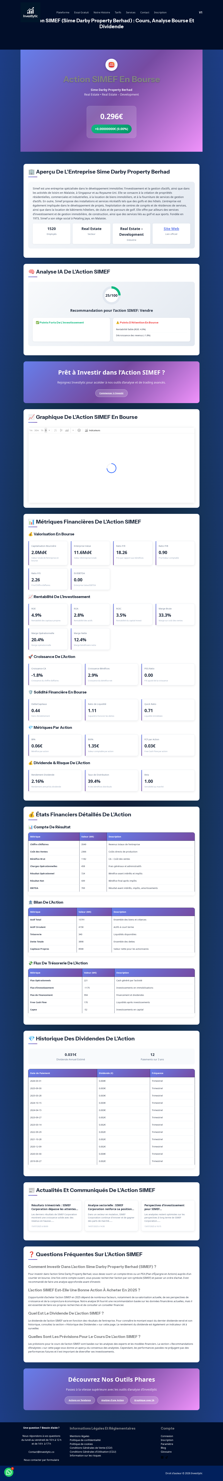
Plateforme (62, 12)
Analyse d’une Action (112, 1400)
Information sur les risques (85, 1455)
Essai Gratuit (81, 12)
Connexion (167, 1436)
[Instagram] (162, 1457)
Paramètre (167, 1444)
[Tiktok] (166, 1457)
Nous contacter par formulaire (41, 1460)
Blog (163, 1447)
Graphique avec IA (144, 1400)
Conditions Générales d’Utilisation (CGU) (93, 1451)
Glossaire (166, 1451)
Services (130, 12)
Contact (144, 12)
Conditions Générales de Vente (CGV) (91, 1447)
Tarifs (118, 12)
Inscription (160, 12)
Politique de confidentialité (85, 1440)
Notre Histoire (102, 12)
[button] (8, 1472)
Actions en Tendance (80, 1400)
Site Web (171, 228)
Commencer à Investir (111, 393)
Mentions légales (79, 1436)
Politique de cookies (81, 1444)
